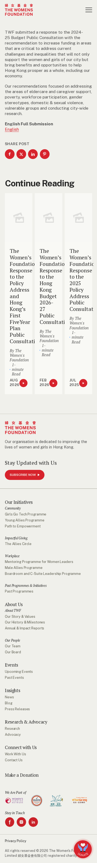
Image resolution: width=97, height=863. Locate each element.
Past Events (14, 678)
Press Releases (17, 709)
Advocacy (13, 735)
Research (12, 729)
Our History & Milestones (25, 622)
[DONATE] (82, 849)
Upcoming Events (19, 672)
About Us (13, 604)
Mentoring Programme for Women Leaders (39, 562)
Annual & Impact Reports (24, 628)
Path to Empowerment (23, 526)
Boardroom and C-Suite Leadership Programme (43, 574)
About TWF (13, 611)
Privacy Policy (15, 841)
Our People (12, 640)
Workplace (12, 556)
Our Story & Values (20, 616)
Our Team (12, 646)
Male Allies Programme (24, 568)
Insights (12, 690)
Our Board (13, 652)
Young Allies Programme (24, 520)
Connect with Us (21, 747)
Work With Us (15, 754)
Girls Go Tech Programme (25, 514)
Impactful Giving (16, 538)
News (9, 697)
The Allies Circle (18, 544)
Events (11, 665)
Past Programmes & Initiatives (25, 586)
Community (13, 508)
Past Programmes (19, 591)
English (12, 129)
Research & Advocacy (26, 722)
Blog (8, 703)
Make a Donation (22, 775)
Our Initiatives (19, 502)
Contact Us (14, 760)
